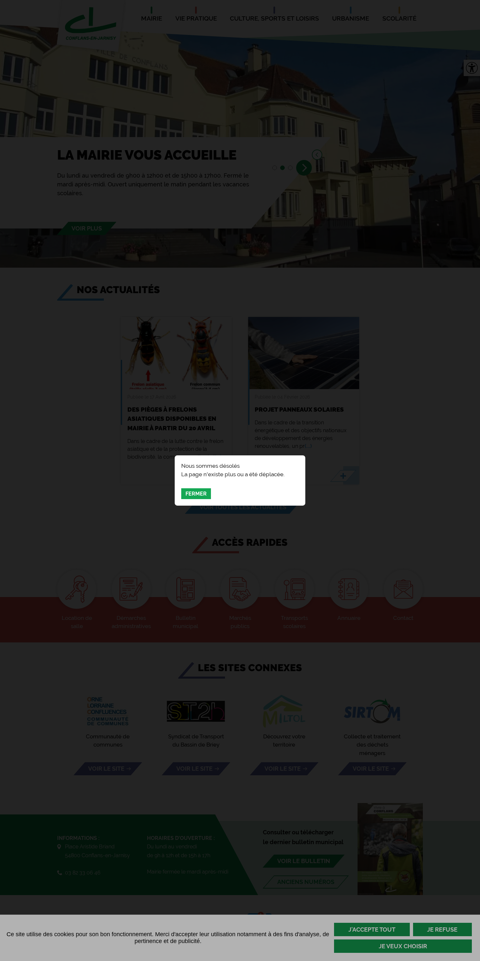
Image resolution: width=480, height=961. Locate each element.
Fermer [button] (196, 494)
